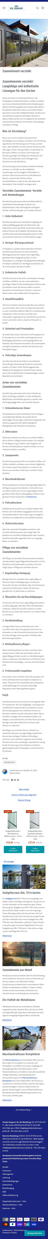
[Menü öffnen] (3, 8)
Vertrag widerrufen (34, 1233)
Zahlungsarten (7, 1174)
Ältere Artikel (24, 789)
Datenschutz (7, 1185)
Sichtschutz (32, 497)
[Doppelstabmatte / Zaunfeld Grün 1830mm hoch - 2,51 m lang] (13, 819)
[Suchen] (37, 8)
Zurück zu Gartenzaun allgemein (24, 795)
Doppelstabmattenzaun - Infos (14, 1201)
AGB (4, 1192)
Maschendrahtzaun (12, 1060)
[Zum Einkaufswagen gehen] (42, 8)
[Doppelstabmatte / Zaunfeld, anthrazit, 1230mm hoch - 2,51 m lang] (35, 819)
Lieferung (6, 1178)
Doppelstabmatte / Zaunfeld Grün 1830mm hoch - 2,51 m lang (13, 835)
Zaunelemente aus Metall (17, 970)
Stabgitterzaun (11, 898)
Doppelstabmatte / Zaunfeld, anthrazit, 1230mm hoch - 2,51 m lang (35, 835)
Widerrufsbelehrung (10, 1195)
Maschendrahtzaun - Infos (12, 1205)
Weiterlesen (7, 936)
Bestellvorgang (8, 1188)
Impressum (6, 1171)
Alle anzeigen (9, 861)
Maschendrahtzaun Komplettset (21, 1054)
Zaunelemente (9, 762)
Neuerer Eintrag (24, 800)
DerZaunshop (22, 1230)
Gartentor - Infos (8, 1208)
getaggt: (5, 758)
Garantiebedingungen (10, 1181)
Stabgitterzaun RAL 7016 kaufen (21, 893)
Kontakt (5, 1167)
